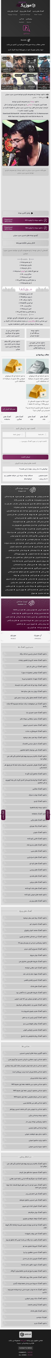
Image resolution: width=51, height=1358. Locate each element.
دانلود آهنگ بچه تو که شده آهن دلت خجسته (31, 685)
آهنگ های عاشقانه (7, 418)
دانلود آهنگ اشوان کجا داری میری (34, 1206)
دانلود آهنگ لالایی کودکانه (37, 838)
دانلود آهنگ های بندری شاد (37, 845)
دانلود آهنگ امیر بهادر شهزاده (36, 1233)
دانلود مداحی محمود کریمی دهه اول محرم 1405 (30, 1090)
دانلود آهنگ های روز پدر (38, 901)
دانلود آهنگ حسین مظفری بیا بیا (35, 1252)
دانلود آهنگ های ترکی (39, 820)
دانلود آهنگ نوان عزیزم (38, 955)
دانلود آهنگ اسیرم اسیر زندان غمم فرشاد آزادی (30, 1283)
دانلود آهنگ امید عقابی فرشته (36, 968)
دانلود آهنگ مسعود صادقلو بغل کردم (33, 1172)
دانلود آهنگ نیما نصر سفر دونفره (35, 737)
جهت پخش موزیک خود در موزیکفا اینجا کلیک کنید (25, 50)
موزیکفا (26, 5)
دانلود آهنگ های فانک (38, 986)
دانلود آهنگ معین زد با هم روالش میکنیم (31, 1005)
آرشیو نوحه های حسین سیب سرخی (25, 235)
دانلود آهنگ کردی (40, 801)
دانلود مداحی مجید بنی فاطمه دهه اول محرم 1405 (29, 1084)
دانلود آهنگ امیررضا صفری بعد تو (35, 1246)
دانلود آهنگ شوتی (40, 832)
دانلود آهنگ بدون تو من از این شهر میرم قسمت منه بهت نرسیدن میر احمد (26, 1186)
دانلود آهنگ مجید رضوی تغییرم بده (34, 1011)
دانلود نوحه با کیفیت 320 (34, 220)
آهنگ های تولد (31, 418)
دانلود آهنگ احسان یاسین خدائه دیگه (33, 654)
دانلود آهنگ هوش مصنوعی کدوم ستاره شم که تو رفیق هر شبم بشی (25, 766)
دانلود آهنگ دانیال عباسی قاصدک (34, 744)
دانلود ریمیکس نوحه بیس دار (36, 1122)
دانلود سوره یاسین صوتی (38, 1146)
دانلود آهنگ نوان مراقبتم (37, 1212)
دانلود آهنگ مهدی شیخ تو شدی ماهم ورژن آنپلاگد (29, 1271)
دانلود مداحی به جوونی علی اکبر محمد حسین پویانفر (28, 1109)
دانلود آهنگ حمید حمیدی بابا (36, 712)
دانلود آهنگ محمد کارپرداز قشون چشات (33, 660)
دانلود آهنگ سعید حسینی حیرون (35, 725)
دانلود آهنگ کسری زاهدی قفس (35, 980)
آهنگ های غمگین (19, 418)
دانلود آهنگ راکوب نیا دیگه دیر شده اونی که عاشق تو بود (26, 1240)
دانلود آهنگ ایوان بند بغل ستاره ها (34, 691)
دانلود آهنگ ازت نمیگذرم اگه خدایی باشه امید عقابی (28, 1178)
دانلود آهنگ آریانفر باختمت (37, 1305)
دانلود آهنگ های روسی (38, 870)
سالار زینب (31, 321)
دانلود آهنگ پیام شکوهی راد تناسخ (34, 1036)
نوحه (32, 101)
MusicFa (23, 40)
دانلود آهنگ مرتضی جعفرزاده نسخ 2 (34, 672)
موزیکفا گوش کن (9, 409)
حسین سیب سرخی (33, 170)
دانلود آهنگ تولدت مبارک (38, 795)
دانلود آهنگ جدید (40, 1323)
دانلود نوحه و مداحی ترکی (38, 1115)
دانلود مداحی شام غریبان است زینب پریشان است (29, 1072)
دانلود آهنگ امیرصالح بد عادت (36, 731)
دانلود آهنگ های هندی (38, 876)
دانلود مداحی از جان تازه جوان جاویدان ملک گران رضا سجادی (26, 1066)
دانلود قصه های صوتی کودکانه (35, 894)
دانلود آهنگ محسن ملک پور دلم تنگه (33, 1277)
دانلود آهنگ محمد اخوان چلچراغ (35, 930)
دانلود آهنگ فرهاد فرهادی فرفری (35, 1218)
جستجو (26, 33)
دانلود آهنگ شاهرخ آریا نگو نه (36, 774)
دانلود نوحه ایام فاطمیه (38, 807)
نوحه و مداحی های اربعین (38, 1128)
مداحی (34, 97)
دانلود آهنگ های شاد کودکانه (36, 888)
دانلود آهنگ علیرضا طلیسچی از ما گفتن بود (31, 992)
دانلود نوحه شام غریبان (38, 1078)
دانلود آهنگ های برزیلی (38, 882)
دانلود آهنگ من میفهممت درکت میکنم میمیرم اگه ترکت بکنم (27, 705)
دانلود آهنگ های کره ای (38, 863)
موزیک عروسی (41, 1317)
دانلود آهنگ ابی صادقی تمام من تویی (33, 936)
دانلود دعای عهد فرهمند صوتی (36, 1134)
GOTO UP (28, 1334)
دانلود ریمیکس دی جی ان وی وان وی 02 (32, 943)
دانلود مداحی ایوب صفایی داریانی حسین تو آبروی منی (27, 1059)
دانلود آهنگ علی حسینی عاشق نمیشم (33, 1200)
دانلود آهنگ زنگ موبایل (38, 826)
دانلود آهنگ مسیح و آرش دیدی (35, 949)
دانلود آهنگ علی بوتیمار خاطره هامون (33, 750)
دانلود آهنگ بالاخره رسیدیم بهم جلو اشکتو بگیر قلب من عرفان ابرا (27, 757)
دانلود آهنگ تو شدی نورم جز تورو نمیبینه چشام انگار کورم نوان (26, 1226)
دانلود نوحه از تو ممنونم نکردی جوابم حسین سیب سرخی (25, 94)
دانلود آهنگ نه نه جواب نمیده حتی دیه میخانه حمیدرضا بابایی (27, 1291)
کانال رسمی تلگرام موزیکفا (25, 243)
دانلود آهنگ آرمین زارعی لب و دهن (34, 1017)
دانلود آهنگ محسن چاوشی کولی (35, 1030)
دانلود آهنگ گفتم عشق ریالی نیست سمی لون (30, 697)
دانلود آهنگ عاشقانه (39, 814)
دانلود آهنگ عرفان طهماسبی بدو (35, 1024)
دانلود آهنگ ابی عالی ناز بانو (37, 666)
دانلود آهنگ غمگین (39, 789)
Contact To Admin (25, 1348)
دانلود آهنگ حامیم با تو (38, 924)
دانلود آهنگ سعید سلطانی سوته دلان (33, 719)
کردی (23, 271)
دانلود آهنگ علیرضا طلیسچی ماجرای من (33, 961)
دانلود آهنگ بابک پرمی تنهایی (36, 1298)
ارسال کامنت (25, 457)
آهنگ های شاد (44, 418)
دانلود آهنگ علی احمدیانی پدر (36, 1194)
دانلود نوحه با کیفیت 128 (34, 228)
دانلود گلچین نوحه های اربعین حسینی (33, 1053)
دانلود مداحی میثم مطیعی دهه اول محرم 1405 (30, 1097)
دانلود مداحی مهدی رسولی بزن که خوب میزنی (31, 999)
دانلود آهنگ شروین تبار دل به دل (35, 1258)
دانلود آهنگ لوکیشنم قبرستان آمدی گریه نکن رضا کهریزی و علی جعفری (26, 781)
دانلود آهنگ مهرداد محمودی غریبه (34, 679)
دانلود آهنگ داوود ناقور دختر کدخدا (34, 1265)
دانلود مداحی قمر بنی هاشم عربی (35, 1103)
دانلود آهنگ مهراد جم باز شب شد (35, 974)
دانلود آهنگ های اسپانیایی (37, 857)
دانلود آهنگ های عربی (39, 851)
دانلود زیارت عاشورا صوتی (38, 1140)
